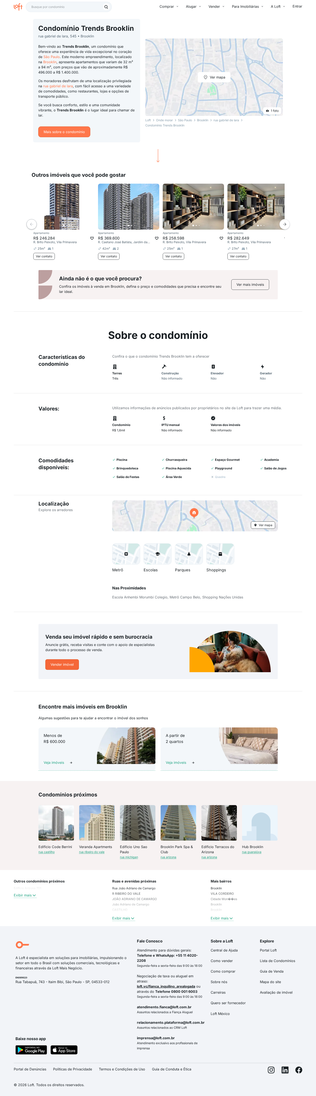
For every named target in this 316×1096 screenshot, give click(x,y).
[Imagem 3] (69, 225)
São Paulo (51, 57)
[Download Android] (31, 1050)
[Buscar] (106, 6)
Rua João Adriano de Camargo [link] (133, 888)
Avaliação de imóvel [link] (276, 992)
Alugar (191, 6)
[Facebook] (298, 1071)
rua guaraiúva (251, 852)
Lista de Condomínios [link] (277, 961)
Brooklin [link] (216, 888)
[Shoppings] (220, 553)
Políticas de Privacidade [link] (72, 1069)
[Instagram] (271, 1071)
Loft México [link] (220, 1013)
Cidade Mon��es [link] (224, 899)
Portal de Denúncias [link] (30, 1069)
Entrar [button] (297, 6)
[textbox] (69, 7)
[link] (250, 284)
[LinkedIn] (285, 1071)
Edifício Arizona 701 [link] (27, 888)
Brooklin (50, 62)
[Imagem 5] (75, 225)
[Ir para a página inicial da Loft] (20, 7)
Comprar (167, 6)
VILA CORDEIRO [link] (222, 893)
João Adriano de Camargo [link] (130, 904)
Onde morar (164, 120)
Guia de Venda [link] (272, 971)
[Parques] (189, 553)
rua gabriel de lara (58, 86)
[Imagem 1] (64, 225)
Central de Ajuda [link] (224, 950)
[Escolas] (157, 553)
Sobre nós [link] (219, 982)
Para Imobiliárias (245, 6)
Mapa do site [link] (270, 982)
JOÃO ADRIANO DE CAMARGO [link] (134, 899)
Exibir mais (23, 895)
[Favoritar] (92, 238)
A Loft (276, 6)
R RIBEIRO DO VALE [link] (126, 893)
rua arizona (168, 857)
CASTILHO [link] (119, 910)
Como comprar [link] (223, 971)
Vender (214, 6)
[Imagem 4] (72, 225)
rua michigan (129, 857)
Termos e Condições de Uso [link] (122, 1069)
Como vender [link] (222, 961)
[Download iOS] (64, 1050)
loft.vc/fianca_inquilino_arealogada (166, 986)
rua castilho (46, 852)
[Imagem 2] (66, 225)
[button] (195, 515)
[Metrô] (126, 553)
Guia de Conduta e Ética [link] (171, 1069)
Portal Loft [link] (268, 950)
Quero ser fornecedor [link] (228, 1003)
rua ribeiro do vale (91, 852)
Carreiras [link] (218, 992)
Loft (148, 120)
